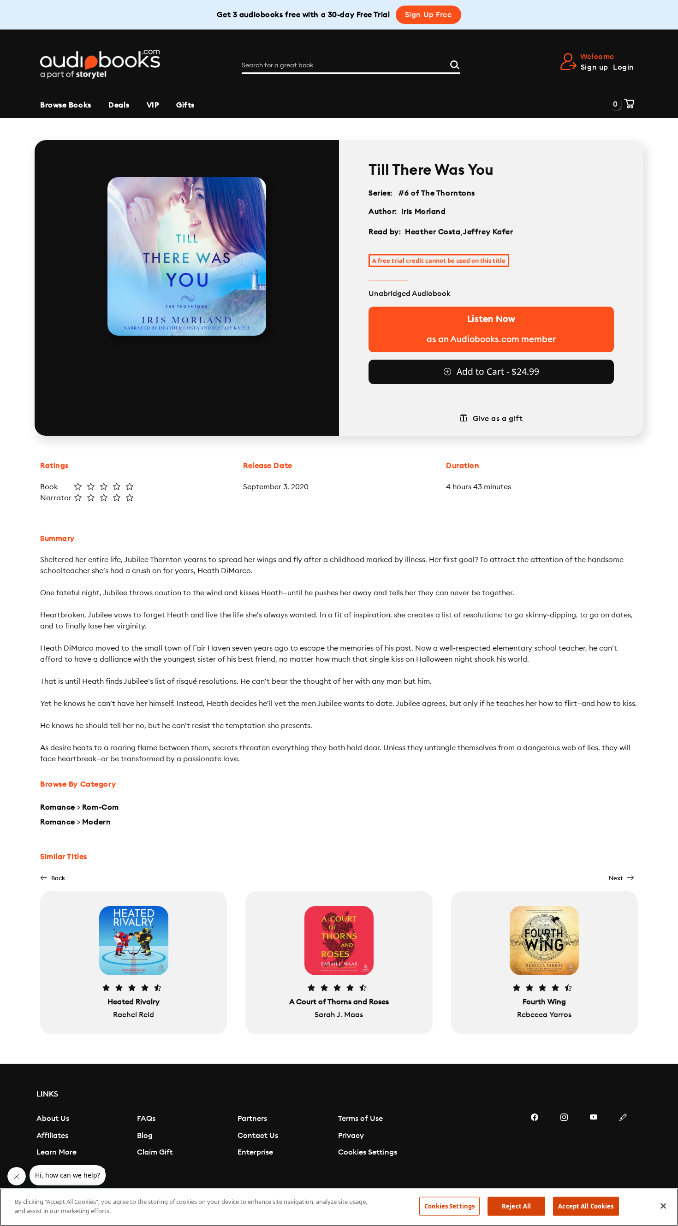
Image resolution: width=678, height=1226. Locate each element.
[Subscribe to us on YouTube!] (593, 1145)
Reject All (516, 1206)
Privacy (351, 1135)
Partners (252, 1118)
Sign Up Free (428, 14)
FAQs (146, 1118)
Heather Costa (432, 232)
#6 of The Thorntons (437, 193)
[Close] (663, 1206)
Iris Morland (423, 211)
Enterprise (255, 1152)
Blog (145, 1135)
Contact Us (258, 1135)
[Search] (455, 63)
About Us (52, 1118)
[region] (339, 1207)
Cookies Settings (367, 1152)
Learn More (56, 1152)
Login (623, 67)
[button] (52, 878)
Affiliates (52, 1135)
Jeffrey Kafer (488, 232)
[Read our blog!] (623, 1145)
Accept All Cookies (585, 1206)
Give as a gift (498, 418)
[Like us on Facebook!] (534, 1145)
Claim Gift (154, 1152)
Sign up (594, 67)
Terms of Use (360, 1118)
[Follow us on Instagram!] (564, 1145)
